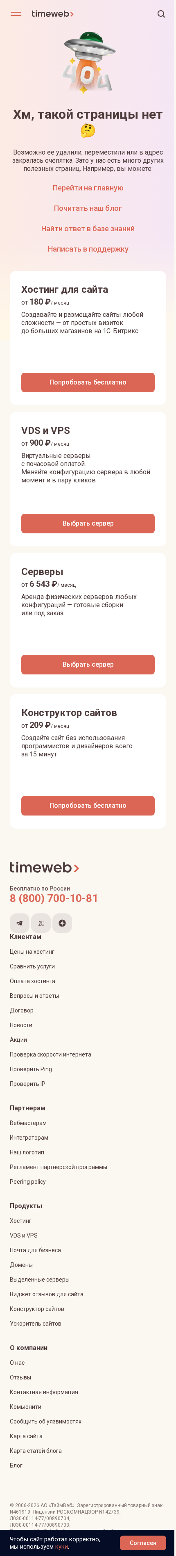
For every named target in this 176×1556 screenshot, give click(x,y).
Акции (18, 1040)
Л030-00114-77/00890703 (39, 1525)
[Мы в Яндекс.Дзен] (62, 923)
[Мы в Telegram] (19, 923)
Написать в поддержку (88, 249)
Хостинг (21, 1221)
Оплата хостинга (32, 981)
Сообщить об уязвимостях (45, 1421)
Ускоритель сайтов (35, 1323)
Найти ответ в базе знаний (88, 228)
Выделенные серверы (40, 1279)
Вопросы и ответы (34, 995)
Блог (16, 1465)
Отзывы (20, 1377)
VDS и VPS (24, 1235)
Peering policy (28, 1181)
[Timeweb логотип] (60, 14)
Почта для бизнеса (35, 1250)
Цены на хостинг (32, 951)
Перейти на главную (88, 187)
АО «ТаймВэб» (57, 1505)
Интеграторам (29, 1137)
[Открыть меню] (16, 14)
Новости (21, 1025)
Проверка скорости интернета (50, 1054)
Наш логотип (27, 1152)
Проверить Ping (31, 1069)
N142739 (109, 1512)
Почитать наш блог (88, 208)
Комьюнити (25, 1406)
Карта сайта (26, 1436)
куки (61, 1546)
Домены (21, 1265)
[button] (161, 14)
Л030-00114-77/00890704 (39, 1518)
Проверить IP (27, 1084)
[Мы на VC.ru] (41, 923)
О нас (17, 1362)
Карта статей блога (36, 1451)
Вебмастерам (28, 1123)
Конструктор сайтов (37, 1309)
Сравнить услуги (32, 966)
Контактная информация (44, 1392)
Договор (22, 1010)
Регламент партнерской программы (58, 1167)
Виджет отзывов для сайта (46, 1294)
